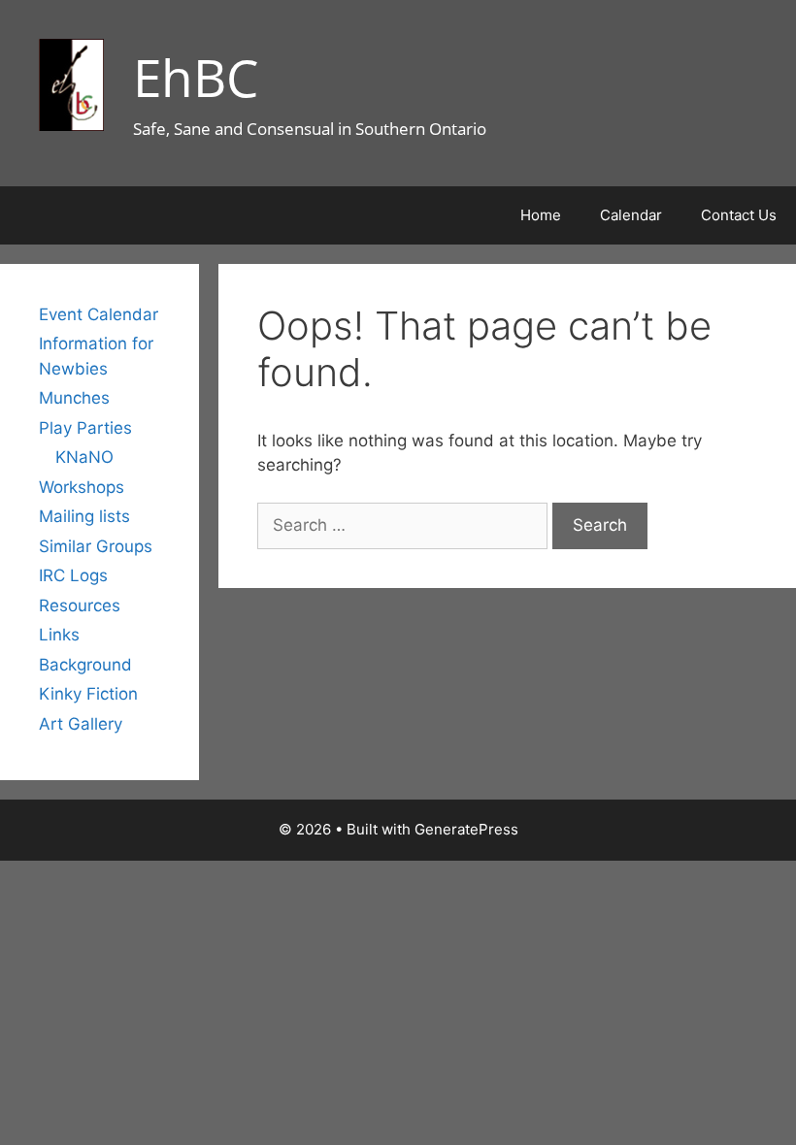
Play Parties (85, 428)
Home (540, 215)
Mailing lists (84, 516)
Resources (79, 605)
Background (85, 664)
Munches (74, 398)
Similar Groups (95, 546)
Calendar (631, 215)
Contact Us (739, 215)
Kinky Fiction (88, 693)
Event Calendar (98, 314)
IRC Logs (73, 575)
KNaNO (84, 457)
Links (59, 634)
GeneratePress (466, 829)
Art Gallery (80, 724)
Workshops (81, 487)
